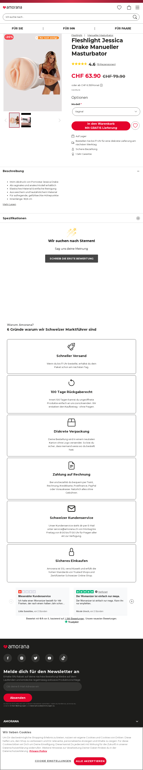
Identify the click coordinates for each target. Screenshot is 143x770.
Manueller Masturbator (100, 35)
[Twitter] (35, 658)
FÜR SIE (17, 28)
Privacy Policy (38, 751)
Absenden (17, 697)
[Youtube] (49, 658)
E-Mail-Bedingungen (18, 706)
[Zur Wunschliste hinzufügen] (135, 125)
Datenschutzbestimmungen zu (42, 706)
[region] (71, 748)
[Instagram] (21, 658)
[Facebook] (7, 658)
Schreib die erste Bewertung (71, 258)
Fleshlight (77, 35)
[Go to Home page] (12, 7)
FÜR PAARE (123, 28)
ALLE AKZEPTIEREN (90, 761)
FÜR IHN (69, 28)
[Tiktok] (63, 658)
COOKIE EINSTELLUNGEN (53, 761)
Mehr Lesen (9, 204)
